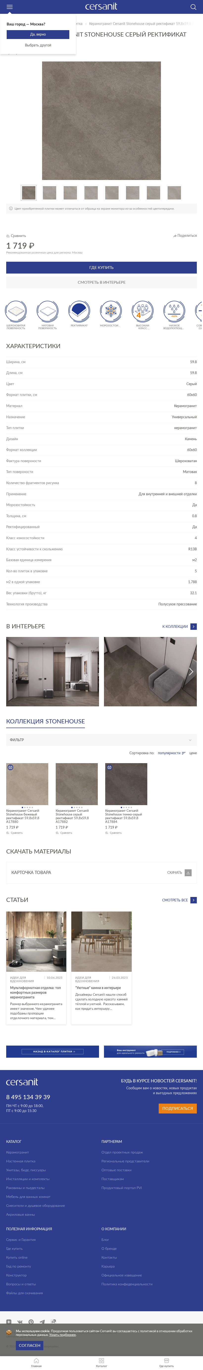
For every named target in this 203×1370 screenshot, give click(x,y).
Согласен (29, 1346)
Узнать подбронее (62, 1335)
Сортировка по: (141, 753)
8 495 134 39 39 (28, 1097)
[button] (8, 193)
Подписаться (177, 1109)
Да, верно (38, 34)
